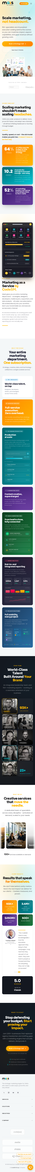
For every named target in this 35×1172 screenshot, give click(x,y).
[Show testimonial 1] (16, 986)
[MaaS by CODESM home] (7, 3)
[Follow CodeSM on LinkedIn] (8, 1107)
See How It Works (17, 50)
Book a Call (24, 3)
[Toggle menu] (31, 3)
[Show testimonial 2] (18, 986)
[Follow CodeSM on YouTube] (13, 1107)
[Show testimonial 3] (19, 986)
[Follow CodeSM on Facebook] (18, 1107)
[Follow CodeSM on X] (4, 1107)
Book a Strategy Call (16, 44)
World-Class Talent (17, 671)
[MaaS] (17, 1163)
